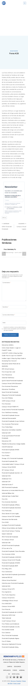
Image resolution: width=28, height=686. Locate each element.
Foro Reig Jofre (7, 568)
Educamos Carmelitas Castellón (11, 430)
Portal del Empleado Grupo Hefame (13, 421)
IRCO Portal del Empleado (10, 537)
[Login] (4, 3)
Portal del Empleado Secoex (10, 415)
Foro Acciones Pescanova (10, 386)
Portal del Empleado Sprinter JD (12, 473)
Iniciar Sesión (14, 51)
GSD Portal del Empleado (10, 487)
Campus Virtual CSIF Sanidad (11, 516)
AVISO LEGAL (16, 674)
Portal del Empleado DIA (9, 461)
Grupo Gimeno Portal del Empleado (13, 409)
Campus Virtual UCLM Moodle (11, 560)
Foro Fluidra (5, 455)
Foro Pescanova (7, 375)
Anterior (4, 254)
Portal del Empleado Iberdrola (11, 508)
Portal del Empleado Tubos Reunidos (13, 551)
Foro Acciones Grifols (8, 554)
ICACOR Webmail (7, 447)
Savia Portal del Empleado (10, 392)
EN (9, 674)
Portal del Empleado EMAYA (10, 449)
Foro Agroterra (6, 592)
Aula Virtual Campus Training (11, 531)
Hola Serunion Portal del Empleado (13, 583)
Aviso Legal (16, 683)
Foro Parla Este (6, 510)
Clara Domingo (9, 252)
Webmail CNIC (6, 476)
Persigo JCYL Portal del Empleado (12, 458)
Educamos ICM (6, 441)
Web (4, 322)
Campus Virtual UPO (8, 589)
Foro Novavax (6, 404)
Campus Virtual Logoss (21, 226)
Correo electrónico (9, 315)
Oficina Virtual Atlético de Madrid (12, 528)
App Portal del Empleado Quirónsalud (13, 574)
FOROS (15, 670)
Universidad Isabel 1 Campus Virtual (13, 464)
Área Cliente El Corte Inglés (10, 513)
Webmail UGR (6, 433)
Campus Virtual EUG (8, 598)
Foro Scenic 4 (6, 452)
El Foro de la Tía (7, 548)
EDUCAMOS (17, 666)
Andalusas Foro (6, 479)
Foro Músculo (6, 609)
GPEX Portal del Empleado (7, 226)
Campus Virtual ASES (8, 606)
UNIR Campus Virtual (8, 401)
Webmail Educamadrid (9, 418)
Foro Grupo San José (8, 372)
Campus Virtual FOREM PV (10, 406)
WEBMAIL (22, 670)
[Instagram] (17, 677)
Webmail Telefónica (8, 377)
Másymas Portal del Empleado (11, 395)
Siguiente (24, 254)
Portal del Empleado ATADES (11, 563)
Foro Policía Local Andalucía (10, 624)
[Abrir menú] (24, 3)
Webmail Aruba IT (7, 484)
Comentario (7, 282)
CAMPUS (9, 666)
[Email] (21, 677)
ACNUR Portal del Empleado (11, 545)
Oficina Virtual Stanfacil (9, 580)
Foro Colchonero (7, 571)
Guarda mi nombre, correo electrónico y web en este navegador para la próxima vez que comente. (15, 328)
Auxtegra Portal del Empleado (11, 525)
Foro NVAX (5, 522)
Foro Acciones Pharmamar (10, 424)
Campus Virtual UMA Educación (11, 383)
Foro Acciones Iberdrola (9, 502)
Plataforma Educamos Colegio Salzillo (13, 444)
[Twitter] (10, 677)
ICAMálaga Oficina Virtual (10, 600)
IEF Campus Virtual (8, 470)
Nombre (6, 307)
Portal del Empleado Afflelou (11, 505)
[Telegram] (7, 677)
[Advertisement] (14, 21)
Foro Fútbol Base (7, 427)
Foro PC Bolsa (6, 641)
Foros (4, 217)
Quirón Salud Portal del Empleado (12, 380)
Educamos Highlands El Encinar (11, 644)
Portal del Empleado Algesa (10, 638)
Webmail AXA (6, 586)
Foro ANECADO (7, 603)
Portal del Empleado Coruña (10, 627)
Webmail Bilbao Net (8, 493)
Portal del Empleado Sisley (10, 647)
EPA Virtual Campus (8, 369)
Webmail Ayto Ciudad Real (10, 496)
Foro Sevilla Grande (8, 629)
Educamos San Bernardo (9, 519)
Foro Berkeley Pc (10, 249)
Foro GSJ (5, 499)
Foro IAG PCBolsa (7, 398)
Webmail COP (6, 481)
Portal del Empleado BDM (10, 566)
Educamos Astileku (8, 345)
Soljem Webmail (7, 534)
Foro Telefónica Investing (9, 412)
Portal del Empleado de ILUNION (12, 612)
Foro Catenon (6, 632)
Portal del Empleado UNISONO (11, 557)
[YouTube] (14, 677)
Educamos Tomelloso (8, 389)
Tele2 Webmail (6, 618)
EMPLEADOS (7, 670)
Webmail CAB (6, 542)
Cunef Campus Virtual (8, 621)
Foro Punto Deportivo (8, 595)
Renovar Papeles (16, 681)
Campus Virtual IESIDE (9, 467)
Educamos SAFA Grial (8, 615)
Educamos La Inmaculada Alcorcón (13, 490)
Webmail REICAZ (7, 577)
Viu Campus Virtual (8, 539)
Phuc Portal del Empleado (10, 635)
